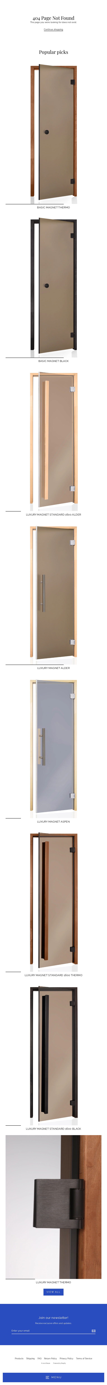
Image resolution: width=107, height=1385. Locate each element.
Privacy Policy (66, 1358)
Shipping (30, 1358)
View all (53, 1292)
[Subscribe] (93, 1331)
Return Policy (50, 1358)
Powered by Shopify (59, 1363)
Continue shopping (53, 29)
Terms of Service (84, 1358)
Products (19, 1358)
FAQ (39, 1358)
